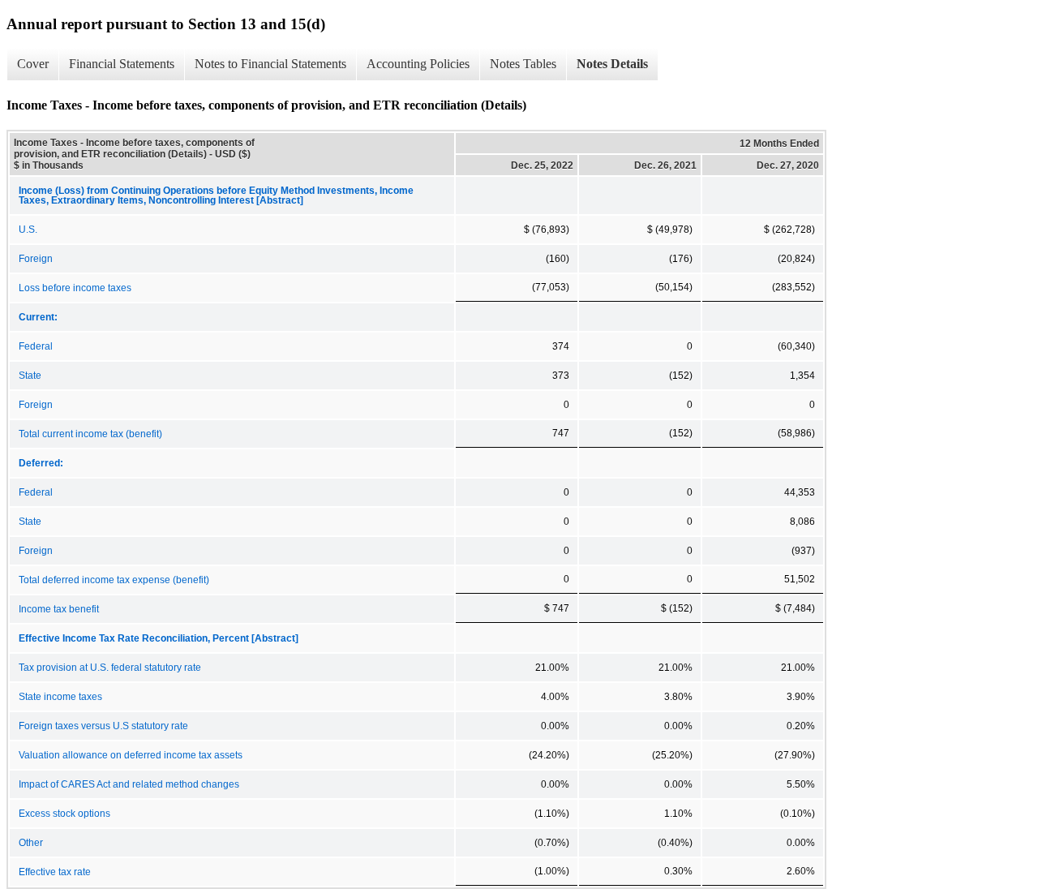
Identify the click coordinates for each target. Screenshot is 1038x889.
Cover (33, 64)
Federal (36, 346)
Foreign (36, 259)
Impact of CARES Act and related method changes (129, 784)
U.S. (28, 229)
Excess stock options (64, 813)
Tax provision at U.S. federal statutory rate (110, 667)
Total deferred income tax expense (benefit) (114, 580)
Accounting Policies (418, 64)
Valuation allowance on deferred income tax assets (130, 755)
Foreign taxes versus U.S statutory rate (103, 726)
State (30, 375)
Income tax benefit (59, 609)
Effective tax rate (55, 872)
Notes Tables (523, 64)
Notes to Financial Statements (270, 64)
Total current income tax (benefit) (90, 434)
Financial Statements (121, 64)
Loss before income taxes (75, 288)
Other (31, 843)
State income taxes (60, 697)
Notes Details (612, 64)
